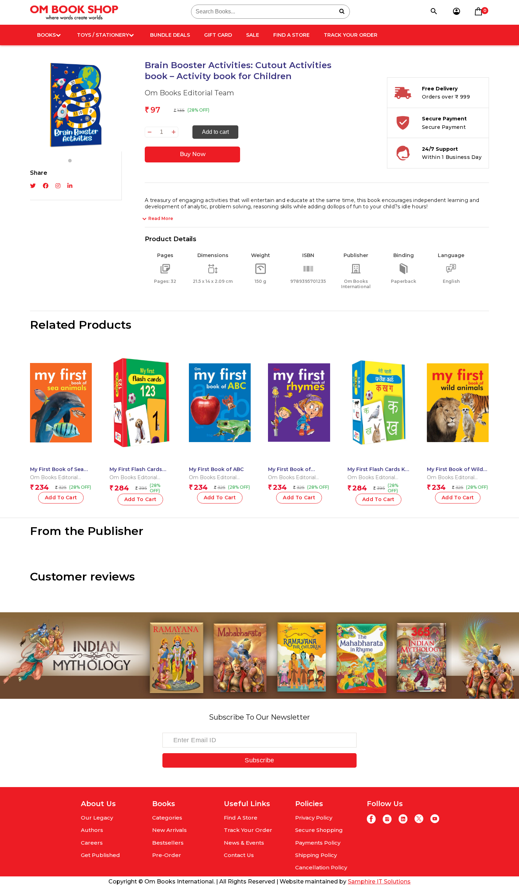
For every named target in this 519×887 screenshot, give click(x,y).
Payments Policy (317, 842)
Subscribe (259, 760)
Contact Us (239, 855)
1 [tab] (70, 160)
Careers (92, 842)
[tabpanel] (76, 105)
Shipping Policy (316, 855)
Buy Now (192, 154)
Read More (160, 218)
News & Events (244, 842)
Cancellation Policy (321, 867)
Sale (252, 35)
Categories (167, 817)
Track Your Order (350, 35)
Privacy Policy (313, 817)
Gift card (218, 35)
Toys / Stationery (103, 35)
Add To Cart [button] (61, 497)
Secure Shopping (319, 830)
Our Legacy (97, 817)
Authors (92, 830)
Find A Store (291, 35)
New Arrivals (169, 830)
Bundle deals (170, 35)
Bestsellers (168, 842)
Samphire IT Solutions (379, 881)
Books (46, 35)
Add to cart (215, 132)
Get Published (100, 855)
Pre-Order (166, 855)
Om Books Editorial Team (189, 93)
